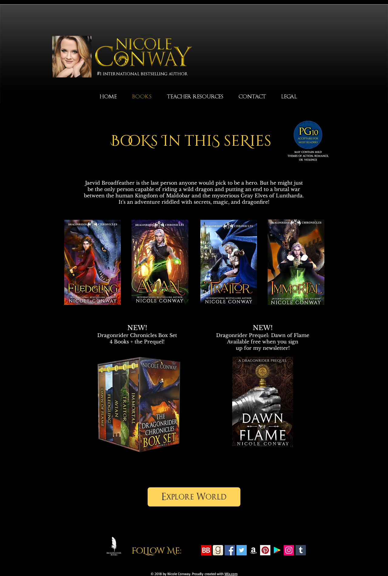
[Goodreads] (218, 550)
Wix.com (231, 573)
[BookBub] (206, 550)
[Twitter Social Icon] (241, 550)
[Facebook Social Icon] (230, 550)
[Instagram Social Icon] (289, 550)
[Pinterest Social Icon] (265, 550)
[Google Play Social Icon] (277, 550)
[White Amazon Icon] (253, 550)
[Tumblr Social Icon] (301, 550)
